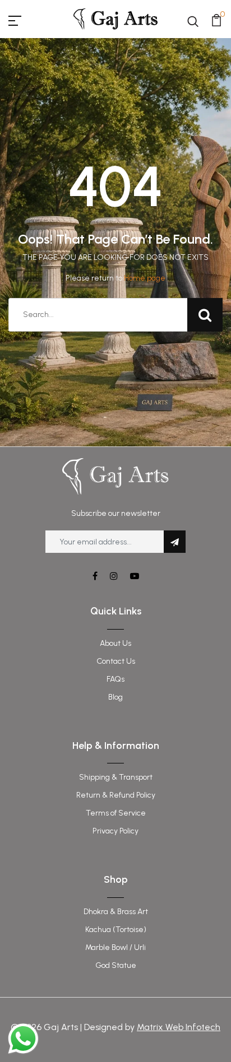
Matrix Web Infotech (178, 1027)
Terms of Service (116, 813)
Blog (115, 697)
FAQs (115, 679)
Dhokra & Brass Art (116, 911)
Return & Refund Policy (115, 795)
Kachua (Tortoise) (115, 929)
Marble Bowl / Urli (115, 947)
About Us (115, 643)
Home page (144, 278)
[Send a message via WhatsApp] (23, 1038)
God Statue (115, 965)
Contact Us (115, 661)
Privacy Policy (115, 831)
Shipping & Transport (116, 777)
